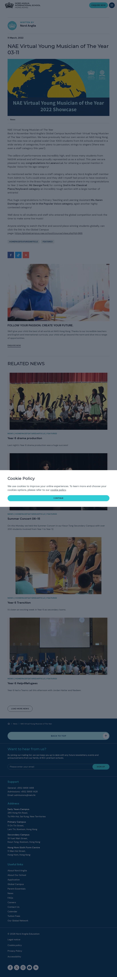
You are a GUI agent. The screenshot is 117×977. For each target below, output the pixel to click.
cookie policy (58, 490)
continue (58, 498)
